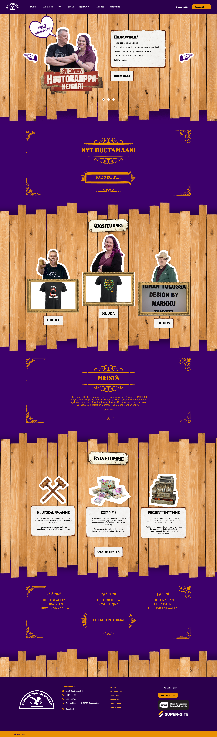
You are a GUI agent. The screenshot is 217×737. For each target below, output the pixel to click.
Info (60, 7)
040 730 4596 (72, 695)
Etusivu (33, 7)
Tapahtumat (84, 7)
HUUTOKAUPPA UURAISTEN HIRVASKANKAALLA (54, 604)
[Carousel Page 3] (113, 99)
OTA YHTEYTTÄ (108, 552)
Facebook (70, 709)
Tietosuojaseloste (16, 734)
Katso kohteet (108, 177)
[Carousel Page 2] (108, 99)
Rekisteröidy (200, 7)
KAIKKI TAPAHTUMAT (108, 620)
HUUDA (53, 320)
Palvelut (70, 7)
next (186, 57)
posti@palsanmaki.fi (74, 691)
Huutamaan (122, 76)
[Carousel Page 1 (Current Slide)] (103, 99)
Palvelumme (115, 696)
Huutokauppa (47, 7)
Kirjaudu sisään (182, 7)
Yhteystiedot (115, 7)
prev (30, 57)
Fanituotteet (99, 7)
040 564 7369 (72, 699)
